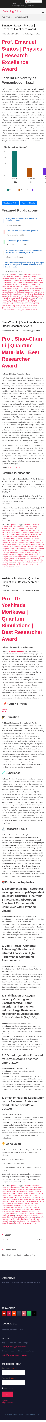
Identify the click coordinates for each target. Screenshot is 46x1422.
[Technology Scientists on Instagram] (9, 1313)
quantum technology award (30, 558)
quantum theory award (10, 560)
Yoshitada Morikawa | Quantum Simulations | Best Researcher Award (21, 582)
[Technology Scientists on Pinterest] (24, 1313)
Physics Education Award (34, 296)
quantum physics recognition (12, 556)
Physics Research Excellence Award (20, 303)
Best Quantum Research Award (24, 528)
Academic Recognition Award (17, 1188)
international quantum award (12, 538)
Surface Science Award (22, 1221)
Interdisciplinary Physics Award (18, 286)
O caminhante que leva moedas (17, 240)
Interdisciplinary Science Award (26, 1205)
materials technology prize (11, 542)
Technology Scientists (13, 11)
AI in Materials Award (14, 1190)
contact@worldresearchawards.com (14, 1355)
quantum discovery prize (28, 548)
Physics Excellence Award (11, 298)
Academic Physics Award (33, 274)
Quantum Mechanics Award (28, 554)
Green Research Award (21, 1203)
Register (4, 1401)
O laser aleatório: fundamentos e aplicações (22, 231)
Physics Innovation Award (21, 300)
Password (9, 1378)
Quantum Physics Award (10, 308)
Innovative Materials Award (29, 536)
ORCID (17, 467)
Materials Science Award (34, 540)
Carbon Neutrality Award (24, 1192)
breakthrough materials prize (12, 530)
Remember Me (8, 1388)
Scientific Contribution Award (25, 1217)
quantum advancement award (25, 546)
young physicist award (29, 310)
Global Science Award (29, 534)
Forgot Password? (8, 1403)
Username (9, 1368)
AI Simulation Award (30, 1190)
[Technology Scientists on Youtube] (4, 1313)
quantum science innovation (33, 556)
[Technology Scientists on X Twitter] (34, 1313)
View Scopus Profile (10, 203)
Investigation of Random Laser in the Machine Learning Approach (22, 220)
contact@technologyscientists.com (14, 1347)
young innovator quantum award (20, 565)
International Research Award (12, 1207)
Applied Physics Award (28, 276)
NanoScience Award (29, 1211)
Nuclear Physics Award (15, 290)
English (29, 1)
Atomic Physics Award (24, 278)
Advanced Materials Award (18, 527)
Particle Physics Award (10, 292)
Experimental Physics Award (23, 282)
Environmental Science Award (17, 1199)
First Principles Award (15, 1201)
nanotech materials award (30, 542)
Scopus (10, 467)
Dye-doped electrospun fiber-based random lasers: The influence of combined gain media (24, 251)
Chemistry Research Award (25, 1193)
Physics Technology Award (11, 306)
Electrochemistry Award (22, 1197)
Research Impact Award (23, 1215)
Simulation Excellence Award (23, 1219)
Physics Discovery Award (15, 296)
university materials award (23, 564)
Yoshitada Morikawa (16, 651)
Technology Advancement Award (25, 1223)
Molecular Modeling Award (11, 1211)
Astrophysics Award (9, 278)
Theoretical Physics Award (11, 310)
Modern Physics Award (21, 288)
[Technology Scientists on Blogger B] (14, 1313)
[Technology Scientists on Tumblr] (19, 1313)
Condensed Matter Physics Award (25, 280)
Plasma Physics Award (29, 306)
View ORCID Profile (28, 203)
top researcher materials (23, 562)
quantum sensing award (10, 558)
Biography (12, 274)
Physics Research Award (24, 302)
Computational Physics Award (17, 1195)
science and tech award (27, 560)
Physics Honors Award (28, 298)
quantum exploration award (25, 550)
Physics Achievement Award (28, 292)
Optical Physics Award (32, 290)
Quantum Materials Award (24, 552)
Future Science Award (31, 1201)
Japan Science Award (31, 1207)
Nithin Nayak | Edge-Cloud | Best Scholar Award (19, 1255)
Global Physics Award (20, 284)
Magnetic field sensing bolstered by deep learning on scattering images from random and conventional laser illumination (24, 265)
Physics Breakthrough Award (17, 294)
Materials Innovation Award (11, 1209)
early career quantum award (17, 532)
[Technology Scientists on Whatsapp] (29, 1313)
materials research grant (16, 540)
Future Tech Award (13, 534)
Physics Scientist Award (30, 304)
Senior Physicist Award (28, 308)
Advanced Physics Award (10, 276)
